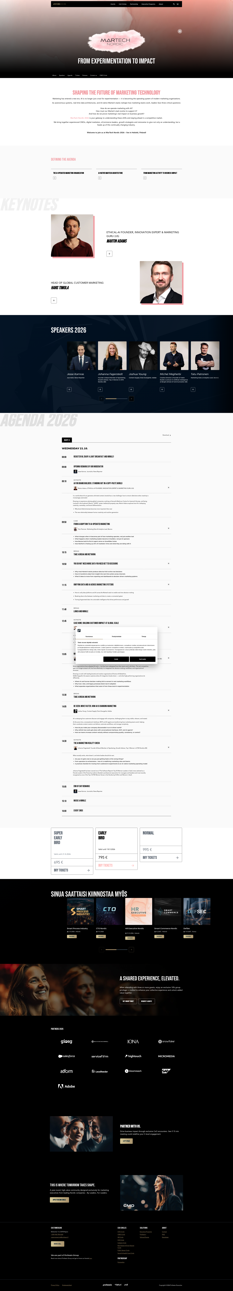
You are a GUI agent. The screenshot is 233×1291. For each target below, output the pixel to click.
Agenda (70, 75)
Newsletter (165, 1237)
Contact (164, 1232)
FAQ (163, 1234)
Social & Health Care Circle (126, 1253)
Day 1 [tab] (67, 440)
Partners (84, 75)
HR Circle (120, 1237)
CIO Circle (121, 1240)
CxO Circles (122, 4)
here (90, 1258)
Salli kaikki (142, 659)
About (161, 4)
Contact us (93, 75)
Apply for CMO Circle (59, 1200)
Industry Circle (122, 1243)
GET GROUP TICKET (128, 1001)
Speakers (62, 75)
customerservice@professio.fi (59, 1237)
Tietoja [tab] (144, 636)
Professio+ (143, 1234)
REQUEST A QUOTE (146, 1001)
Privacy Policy (55, 1285)
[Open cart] (177, 4)
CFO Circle (121, 1232)
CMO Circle (103, 75)
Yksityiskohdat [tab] (116, 636)
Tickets (77, 75)
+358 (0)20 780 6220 (57, 1234)
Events (113, 4)
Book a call (57, 1244)
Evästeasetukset (67, 1285)
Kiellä (116, 659)
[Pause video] (180, 31)
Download (166, 435)
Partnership (134, 4)
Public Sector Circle (123, 1250)
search (174, 4)
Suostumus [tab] (89, 636)
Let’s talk (126, 1141)
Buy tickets (116, 865)
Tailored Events (144, 1237)
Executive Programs (148, 4)
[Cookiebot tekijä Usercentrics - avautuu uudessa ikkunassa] (147, 630)
